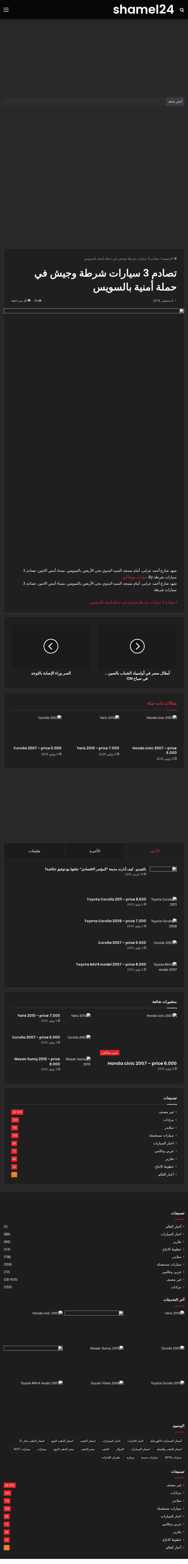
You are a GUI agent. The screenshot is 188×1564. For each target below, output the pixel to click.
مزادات (168, 1120)
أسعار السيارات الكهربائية (166, 1441)
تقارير (169, 1159)
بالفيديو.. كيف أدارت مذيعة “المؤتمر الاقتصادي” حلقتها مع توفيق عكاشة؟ (95, 869)
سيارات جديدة (149, 1457)
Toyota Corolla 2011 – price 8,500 (116, 899)
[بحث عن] (181, 11)
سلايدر (169, 1127)
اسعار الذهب (87, 1441)
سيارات (42, 1449)
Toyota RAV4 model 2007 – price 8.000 (111, 964)
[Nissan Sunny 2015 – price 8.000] (77, 1066)
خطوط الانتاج (164, 1166)
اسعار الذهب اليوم (62, 1441)
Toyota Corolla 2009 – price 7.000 (115, 921)
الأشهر (155, 851)
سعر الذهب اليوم (63, 1449)
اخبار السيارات (163, 1143)
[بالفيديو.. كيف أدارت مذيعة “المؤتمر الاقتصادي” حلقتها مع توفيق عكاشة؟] (163, 880)
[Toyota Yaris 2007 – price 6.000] (94, 1327)
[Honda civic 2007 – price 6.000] (152, 729)
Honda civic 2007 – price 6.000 (154, 750)
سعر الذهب (88, 1449)
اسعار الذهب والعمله (169, 1449)
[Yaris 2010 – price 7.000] (94, 729)
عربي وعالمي (164, 1151)
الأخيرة (95, 851)
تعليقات (34, 851)
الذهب (105, 1449)
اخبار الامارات (135, 1441)
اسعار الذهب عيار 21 (31, 1441)
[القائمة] (6, 11)
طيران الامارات (110, 1457)
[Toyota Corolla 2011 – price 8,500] (163, 906)
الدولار (120, 1449)
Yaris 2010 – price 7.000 (98, 748)
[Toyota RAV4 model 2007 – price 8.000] (163, 971)
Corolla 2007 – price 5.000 (37, 748)
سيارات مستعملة (161, 1135)
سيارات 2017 (21, 1449)
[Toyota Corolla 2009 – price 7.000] (163, 928)
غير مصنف (166, 1112)
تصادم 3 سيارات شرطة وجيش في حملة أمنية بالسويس (132, 602)
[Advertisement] (94, 58)
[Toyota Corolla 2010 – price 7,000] (33, 1362)
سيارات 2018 (173, 1457)
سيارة (130, 1457)
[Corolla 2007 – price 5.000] (36, 729)
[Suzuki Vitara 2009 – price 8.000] (94, 1397)
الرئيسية (168, 258)
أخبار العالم (166, 1174)
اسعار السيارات (140, 1449)
